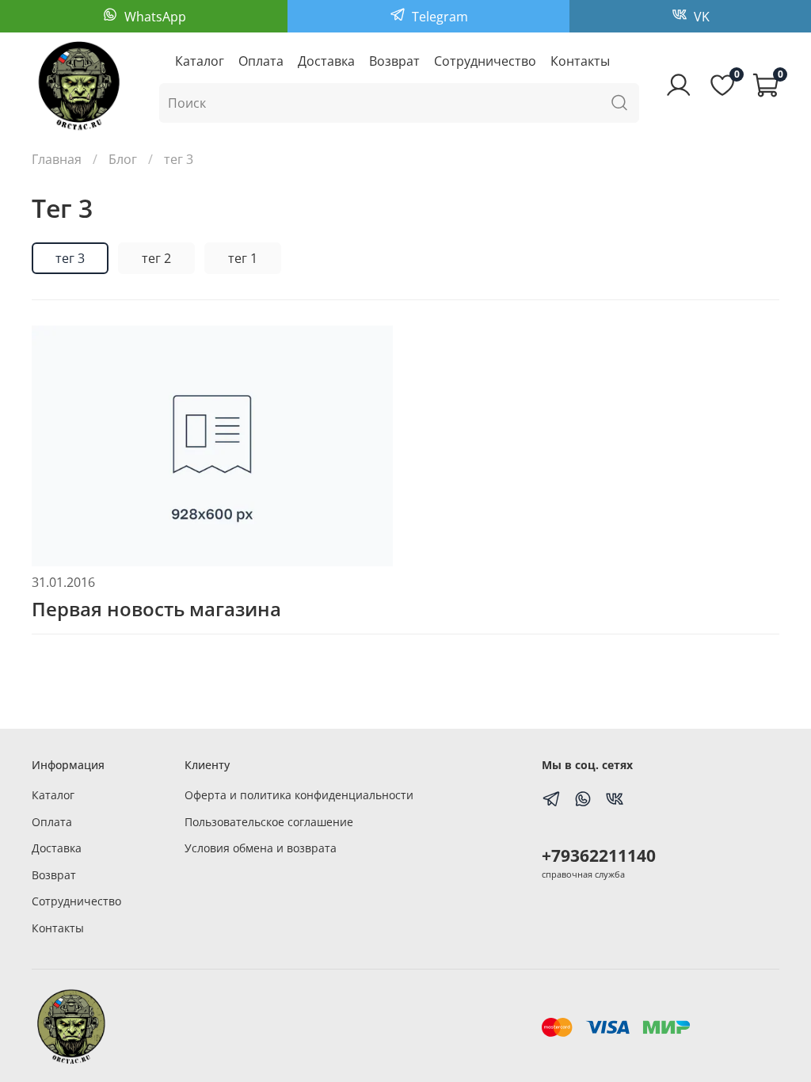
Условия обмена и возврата (261, 847)
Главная (57, 159)
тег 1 (242, 258)
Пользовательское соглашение (269, 821)
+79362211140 (599, 855)
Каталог (199, 61)
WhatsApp (153, 16)
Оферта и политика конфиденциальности (299, 794)
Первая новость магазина (156, 609)
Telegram (438, 16)
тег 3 (70, 258)
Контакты (580, 61)
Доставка (326, 61)
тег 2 (156, 258)
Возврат (394, 61)
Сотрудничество (485, 61)
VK (700, 16)
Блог (123, 159)
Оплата (261, 61)
